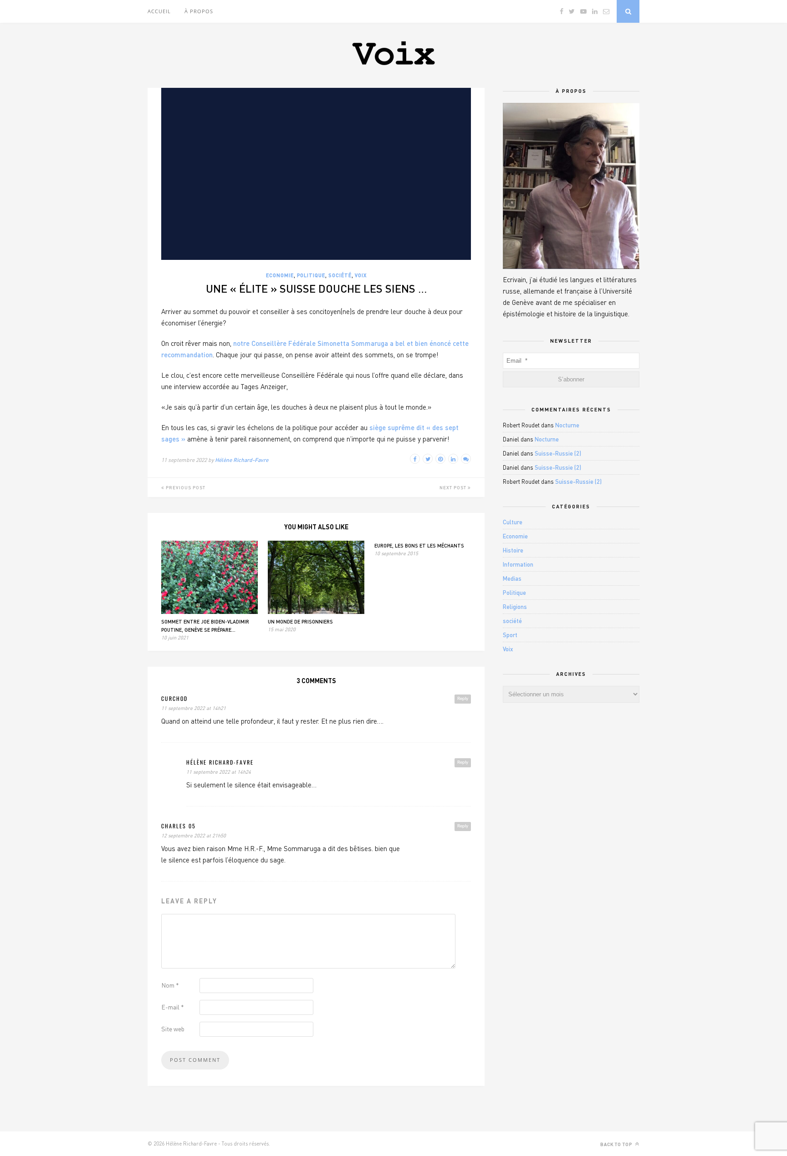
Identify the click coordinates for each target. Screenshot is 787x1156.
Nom (170, 985)
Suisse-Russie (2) (558, 453)
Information (518, 564)
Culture (512, 522)
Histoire (513, 550)
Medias (512, 578)
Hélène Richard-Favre (241, 459)
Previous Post (184, 487)
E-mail (172, 1007)
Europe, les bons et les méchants (419, 545)
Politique (311, 275)
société (340, 275)
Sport (510, 635)
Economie (280, 275)
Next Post (453, 487)
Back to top (617, 1144)
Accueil (159, 11)
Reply (462, 698)
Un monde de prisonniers (300, 621)
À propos (198, 11)
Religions (515, 606)
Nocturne (567, 425)
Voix (361, 275)
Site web (172, 1029)
